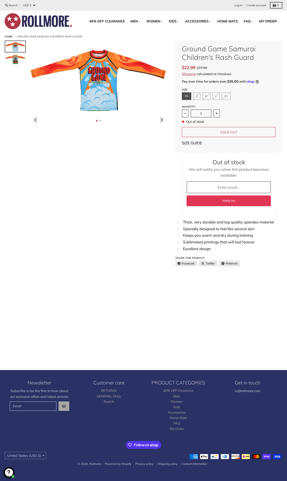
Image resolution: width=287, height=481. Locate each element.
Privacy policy (144, 464)
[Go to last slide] (35, 120)
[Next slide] (161, 120)
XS (186, 96)
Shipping (189, 74)
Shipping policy (168, 464)
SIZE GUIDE (192, 143)
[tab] (97, 121)
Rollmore (95, 464)
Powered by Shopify (118, 464)
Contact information (194, 464)
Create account (256, 5)
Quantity (188, 106)
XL (226, 96)
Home (8, 36)
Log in (238, 5)
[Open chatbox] (9, 472)
